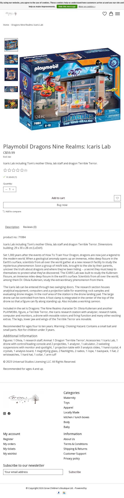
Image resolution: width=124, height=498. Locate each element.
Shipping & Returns (75, 449)
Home (6, 24)
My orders (9, 444)
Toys (67, 402)
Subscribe (75, 472)
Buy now (62, 205)
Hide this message (67, 7)
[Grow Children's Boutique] (10, 13)
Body (67, 422)
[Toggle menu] (117, 14)
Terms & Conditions (76, 444)
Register (8, 439)
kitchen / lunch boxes (76, 417)
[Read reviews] (13, 170)
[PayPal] (59, 493)
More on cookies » (87, 7)
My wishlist (10, 453)
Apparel (68, 407)
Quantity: (7, 183)
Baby (67, 427)
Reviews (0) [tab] (29, 227)
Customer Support (75, 453)
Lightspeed (92, 488)
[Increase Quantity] (13, 189)
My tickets (9, 449)
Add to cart (58, 198)
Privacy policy (72, 458)
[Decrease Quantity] (6, 189)
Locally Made (71, 412)
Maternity (70, 398)
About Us (69, 439)
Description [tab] (12, 227)
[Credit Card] (64, 493)
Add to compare (13, 211)
